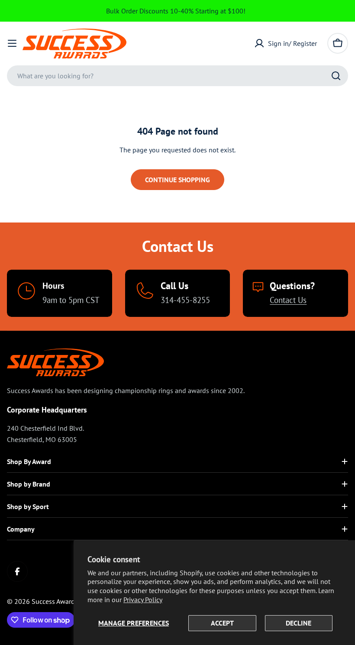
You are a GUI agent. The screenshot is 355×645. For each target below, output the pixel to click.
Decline (298, 623)
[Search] (336, 76)
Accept (222, 623)
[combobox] (177, 75)
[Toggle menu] (12, 43)
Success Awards (55, 601)
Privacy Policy (142, 599)
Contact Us (288, 299)
